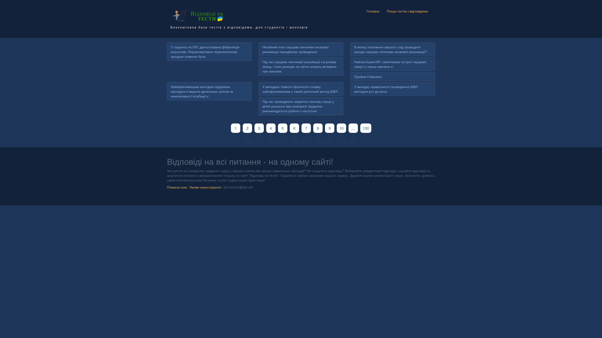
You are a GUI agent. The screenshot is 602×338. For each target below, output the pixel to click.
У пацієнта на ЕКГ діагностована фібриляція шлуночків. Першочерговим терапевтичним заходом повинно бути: (205, 52)
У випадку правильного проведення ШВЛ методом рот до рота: (386, 89)
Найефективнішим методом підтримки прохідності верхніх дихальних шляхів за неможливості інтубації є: (202, 91)
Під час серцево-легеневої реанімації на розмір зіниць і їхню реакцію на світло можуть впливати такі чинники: (299, 66)
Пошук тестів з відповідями (407, 11)
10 (341, 128)
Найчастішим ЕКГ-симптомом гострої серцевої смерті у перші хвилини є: (390, 64)
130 (366, 128)
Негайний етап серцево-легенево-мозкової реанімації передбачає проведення (295, 49)
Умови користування (205, 187)
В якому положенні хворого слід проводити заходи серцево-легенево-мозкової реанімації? (390, 49)
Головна (373, 11)
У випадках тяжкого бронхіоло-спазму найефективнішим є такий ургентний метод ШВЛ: (300, 89)
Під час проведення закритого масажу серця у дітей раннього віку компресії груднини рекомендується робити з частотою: (298, 106)
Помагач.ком (177, 187)
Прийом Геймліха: (368, 76)
